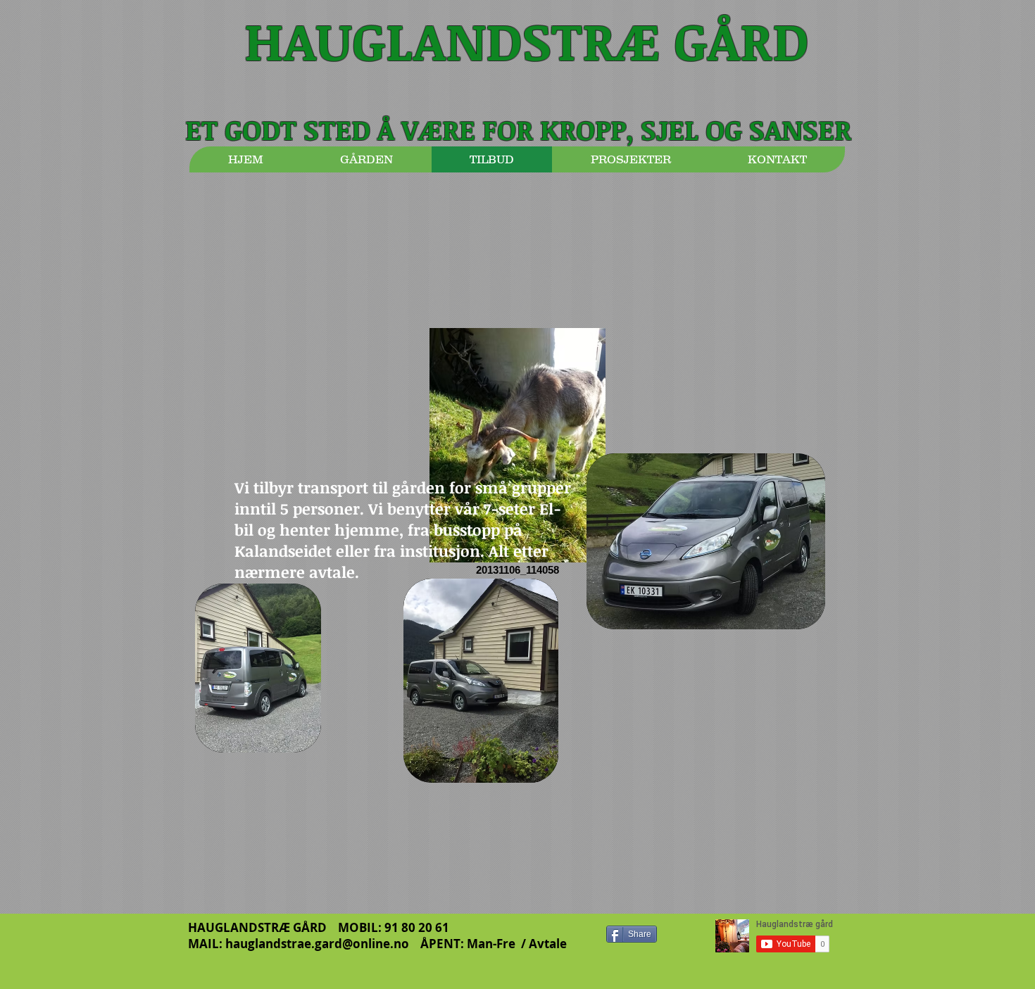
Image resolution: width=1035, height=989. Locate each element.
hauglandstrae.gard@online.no (317, 944)
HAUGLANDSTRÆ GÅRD (526, 39)
